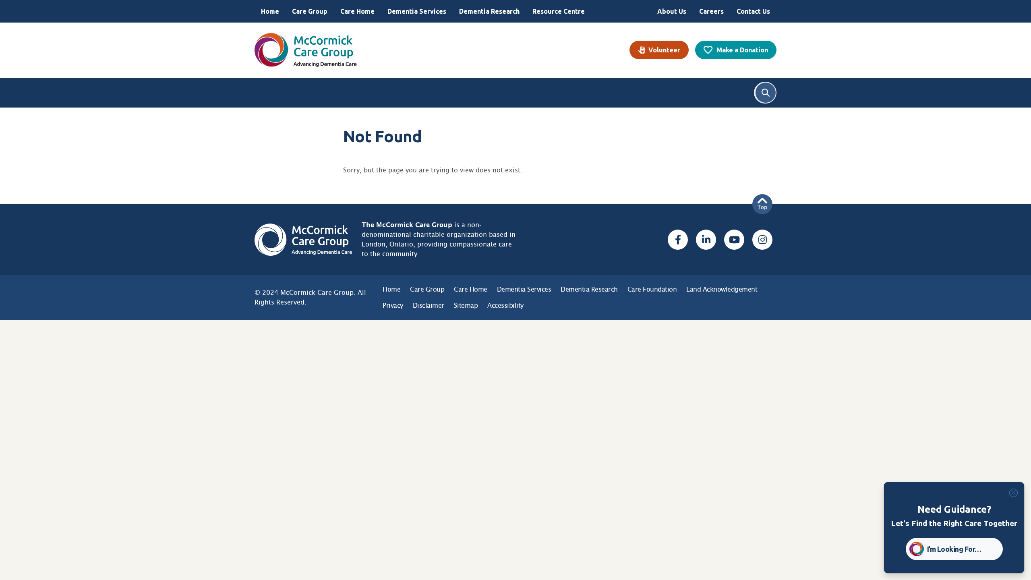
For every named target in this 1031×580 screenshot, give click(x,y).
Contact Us (753, 11)
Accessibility (505, 305)
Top (762, 207)
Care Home (357, 11)
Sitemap (466, 305)
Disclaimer (428, 305)
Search (766, 93)
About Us (671, 11)
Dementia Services (416, 11)
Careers (711, 11)
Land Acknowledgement (721, 289)
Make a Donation (742, 50)
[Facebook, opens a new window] (678, 240)
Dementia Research (489, 11)
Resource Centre (558, 11)
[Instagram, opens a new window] (762, 240)
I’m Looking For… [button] (954, 549)
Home (270, 11)
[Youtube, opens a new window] (734, 240)
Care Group (309, 11)
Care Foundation (652, 289)
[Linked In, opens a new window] (706, 240)
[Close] (1013, 493)
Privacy (393, 305)
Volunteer (664, 50)
